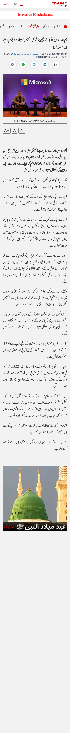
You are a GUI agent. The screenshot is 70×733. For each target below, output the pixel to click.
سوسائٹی (46, 26)
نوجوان (11, 26)
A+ (6, 131)
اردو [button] (5, 4)
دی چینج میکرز (34, 26)
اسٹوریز (57, 26)
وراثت (21, 26)
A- (22, 131)
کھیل (2, 26)
